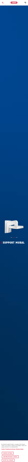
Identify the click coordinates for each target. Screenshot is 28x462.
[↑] (11, 238)
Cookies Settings (7, 453)
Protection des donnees (11, 449)
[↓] (16, 238)
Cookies (3, 449)
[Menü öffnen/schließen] (25, 2)
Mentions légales (19, 449)
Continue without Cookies (10, 456)
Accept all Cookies (8, 460)
